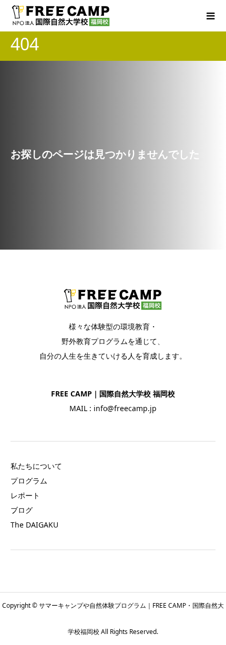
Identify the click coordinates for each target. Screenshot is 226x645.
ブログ (22, 510)
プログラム (29, 481)
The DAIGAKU (34, 525)
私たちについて (36, 466)
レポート (25, 495)
